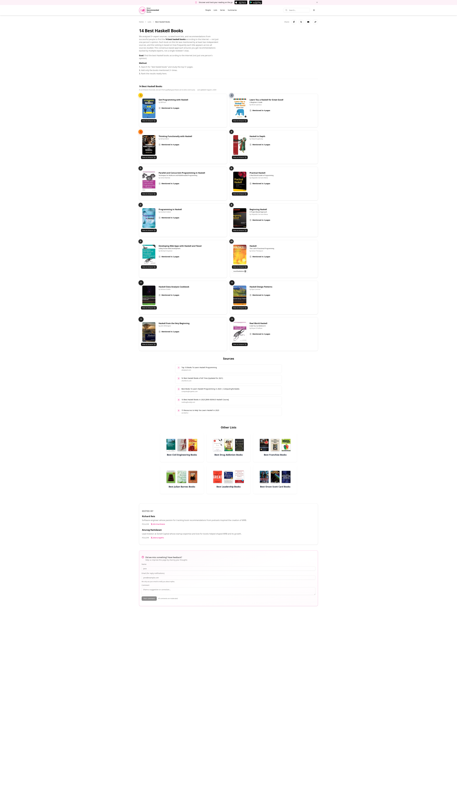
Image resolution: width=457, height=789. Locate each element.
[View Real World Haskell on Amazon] (239, 332)
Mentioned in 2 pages (261, 220)
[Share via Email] (308, 22)
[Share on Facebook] (294, 22)
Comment (145, 585)
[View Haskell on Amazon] (239, 254)
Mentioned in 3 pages (261, 144)
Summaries (232, 10)
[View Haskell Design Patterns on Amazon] (239, 295)
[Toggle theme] (314, 10)
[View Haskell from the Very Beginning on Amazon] (148, 332)
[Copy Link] (315, 22)
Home (141, 22)
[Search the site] (286, 10)
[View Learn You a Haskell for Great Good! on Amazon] (239, 108)
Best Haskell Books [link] (162, 22)
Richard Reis (148, 516)
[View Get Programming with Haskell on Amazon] (148, 108)
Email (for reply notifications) (153, 573)
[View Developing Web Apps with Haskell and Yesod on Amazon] (148, 254)
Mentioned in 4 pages (170, 108)
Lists (215, 10)
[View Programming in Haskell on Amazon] (148, 218)
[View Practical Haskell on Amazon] (239, 181)
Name (144, 564)
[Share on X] (301, 22)
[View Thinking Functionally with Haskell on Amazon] (148, 145)
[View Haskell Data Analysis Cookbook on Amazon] (148, 295)
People (208, 10)
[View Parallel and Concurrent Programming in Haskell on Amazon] (148, 181)
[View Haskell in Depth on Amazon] (239, 145)
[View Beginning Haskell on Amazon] (239, 218)
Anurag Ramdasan (152, 529)
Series (222, 10)
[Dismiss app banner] (317, 2)
